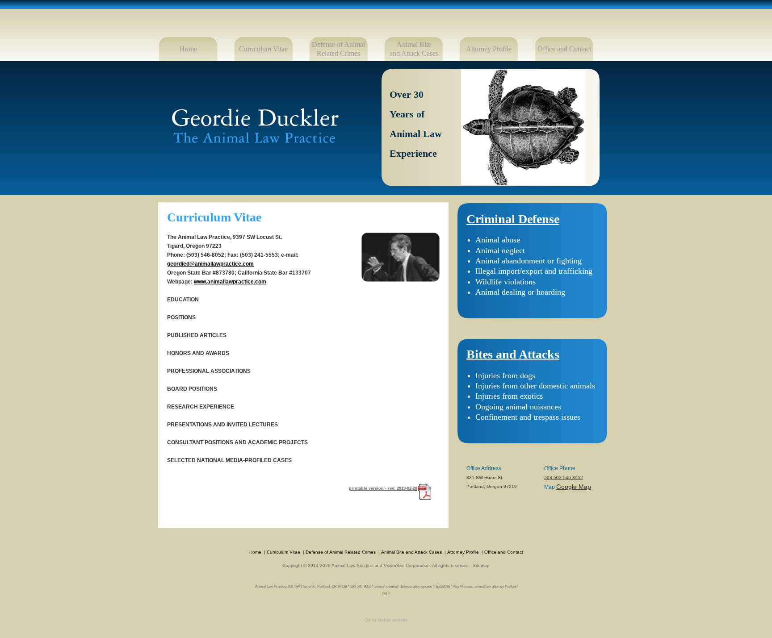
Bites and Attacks (512, 354)
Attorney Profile (489, 49)
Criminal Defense (512, 219)
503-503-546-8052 (563, 477)
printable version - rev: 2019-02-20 (383, 488)
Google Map (573, 486)
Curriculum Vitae (263, 49)
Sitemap (481, 565)
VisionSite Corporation (407, 565)
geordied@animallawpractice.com (210, 264)
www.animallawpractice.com (230, 282)
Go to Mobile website (386, 619)
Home (188, 49)
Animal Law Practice (352, 565)
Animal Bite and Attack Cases (411, 552)
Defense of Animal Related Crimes (341, 552)
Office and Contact (564, 49)
